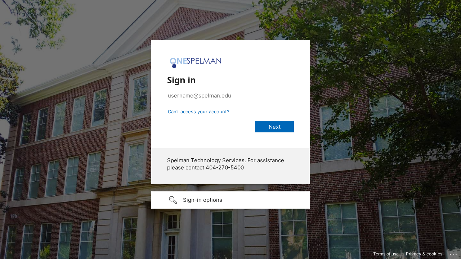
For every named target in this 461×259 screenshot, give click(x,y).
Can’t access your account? (198, 111)
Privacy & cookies (424, 253)
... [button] (453, 252)
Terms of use (386, 253)
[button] (230, 200)
